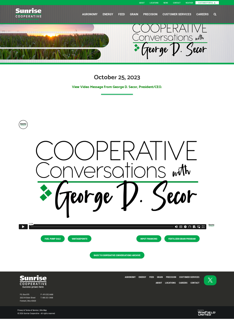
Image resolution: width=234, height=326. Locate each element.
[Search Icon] (215, 14)
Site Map (43, 310)
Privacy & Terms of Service (28, 310)
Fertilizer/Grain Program (182, 238)
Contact (177, 2)
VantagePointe (79, 238)
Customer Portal (206, 2)
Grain (134, 14)
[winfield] (206, 312)
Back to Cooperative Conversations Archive (117, 255)
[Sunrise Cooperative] (35, 14)
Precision (150, 14)
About (142, 2)
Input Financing (148, 238)
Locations (154, 2)
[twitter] (210, 280)
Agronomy (90, 14)
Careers (202, 14)
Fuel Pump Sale (53, 238)
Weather (189, 2)
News (165, 2)
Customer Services (177, 14)
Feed (121, 14)
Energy (108, 14)
